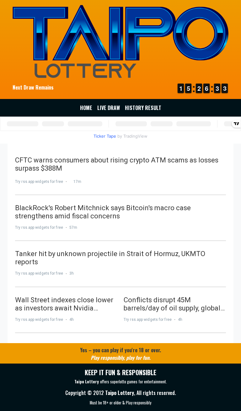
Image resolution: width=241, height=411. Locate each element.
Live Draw (108, 108)
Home (86, 108)
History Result (143, 108)
